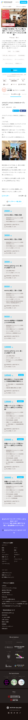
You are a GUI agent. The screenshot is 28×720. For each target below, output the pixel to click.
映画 (3, 548)
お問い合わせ (5, 619)
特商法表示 (4, 628)
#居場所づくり (18, 63)
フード (15, 561)
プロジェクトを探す (7, 6)
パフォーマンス (18, 559)
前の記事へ (6, 196)
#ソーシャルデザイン (19, 59)
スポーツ (4, 561)
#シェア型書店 (16, 51)
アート (15, 548)
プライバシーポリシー (7, 626)
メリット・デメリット (7, 594)
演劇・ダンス (5, 557)
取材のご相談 (5, 622)
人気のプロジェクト (7, 572)
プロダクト (17, 554)
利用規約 (4, 624)
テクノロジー (5, 559)
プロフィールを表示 (20, 90)
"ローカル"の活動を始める (8, 599)
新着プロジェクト (6, 575)
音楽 (15, 550)
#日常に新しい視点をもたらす (9, 55)
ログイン (17, 2)
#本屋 (9, 51)
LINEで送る (23, 84)
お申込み (4, 585)
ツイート (15, 84)
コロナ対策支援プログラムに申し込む (11, 606)
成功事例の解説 (6, 592)
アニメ (3, 552)
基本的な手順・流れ (6, 590)
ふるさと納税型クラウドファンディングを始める (14, 601)
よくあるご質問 (6, 617)
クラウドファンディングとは (9, 588)
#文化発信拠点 (21, 55)
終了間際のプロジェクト (8, 577)
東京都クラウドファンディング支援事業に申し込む (14, 603)
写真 (3, 550)
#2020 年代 (4, 615)
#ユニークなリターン (7, 59)
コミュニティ (5, 554)
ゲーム (15, 552)
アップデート (15, 94)
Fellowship (4, 597)
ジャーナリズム (6, 563)
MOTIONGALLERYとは (8, 613)
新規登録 (24, 2)
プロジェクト (6, 94)
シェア (6, 84)
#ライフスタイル (9, 63)
